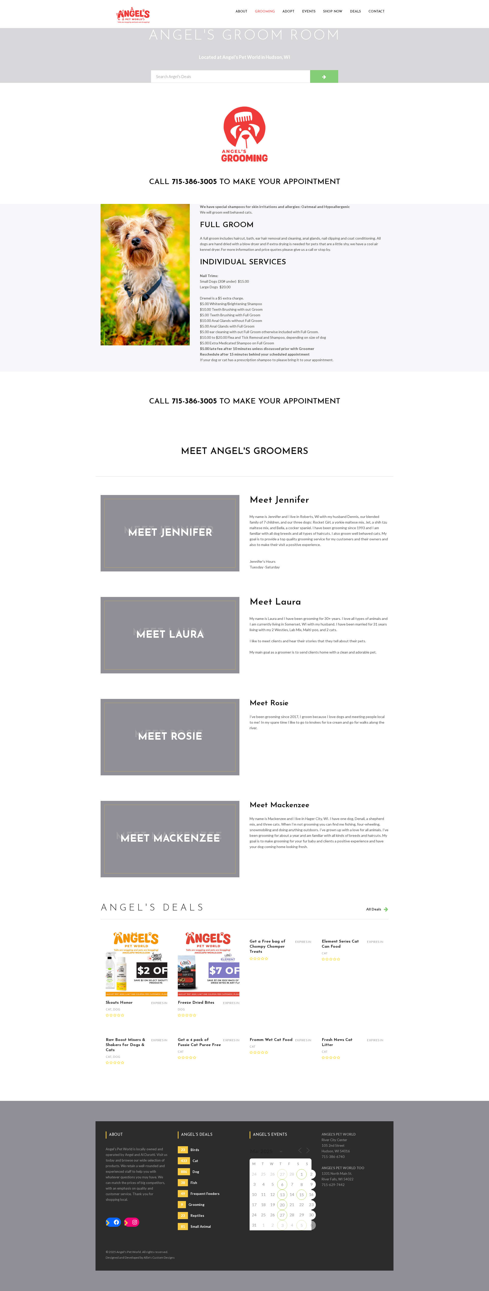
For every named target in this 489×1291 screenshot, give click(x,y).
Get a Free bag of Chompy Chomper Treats (268, 947)
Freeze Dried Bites (196, 1003)
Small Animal (196, 1226)
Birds (190, 1149)
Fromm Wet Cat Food (271, 1040)
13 (282, 1194)
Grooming (265, 11)
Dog (116, 1009)
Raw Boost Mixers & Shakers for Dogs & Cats (125, 1045)
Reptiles (192, 1215)
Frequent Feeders (200, 1193)
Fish (189, 1182)
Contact (377, 11)
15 (301, 1194)
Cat (109, 1009)
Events (309, 11)
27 (282, 1174)
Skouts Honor (119, 1003)
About (241, 11)
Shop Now (332, 11)
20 (282, 1204)
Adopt (288, 11)
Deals (355, 11)
